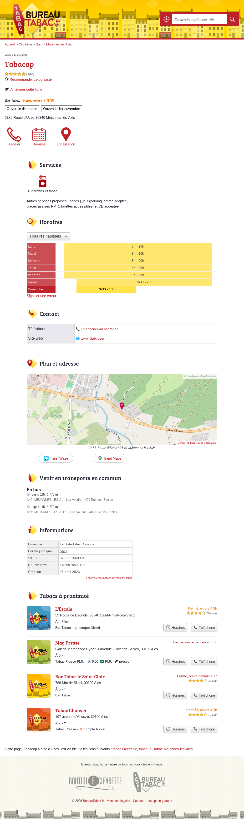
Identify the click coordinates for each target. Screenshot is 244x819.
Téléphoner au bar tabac (99, 329)
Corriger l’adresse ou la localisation (197, 443)
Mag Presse (67, 642)
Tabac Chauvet (71, 710)
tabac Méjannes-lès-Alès (173, 749)
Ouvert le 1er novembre (61, 109)
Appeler (14, 144)
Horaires (39, 144)
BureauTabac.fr (39, 19)
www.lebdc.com (92, 338)
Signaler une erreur (41, 296)
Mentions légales (118, 801)
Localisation (66, 144)
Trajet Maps (112, 458)
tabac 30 (145, 749)
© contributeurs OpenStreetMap (200, 376)
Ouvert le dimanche (22, 109)
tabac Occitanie (125, 749)
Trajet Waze (59, 458)
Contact (138, 801)
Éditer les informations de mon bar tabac (109, 577)
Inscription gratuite (159, 801)
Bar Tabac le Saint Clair (80, 676)
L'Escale (63, 609)
